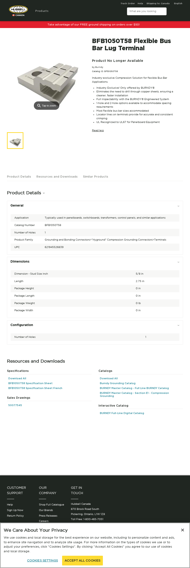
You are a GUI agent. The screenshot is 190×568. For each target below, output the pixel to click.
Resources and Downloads (57, 176)
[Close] (182, 530)
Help (10, 504)
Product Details (19, 176)
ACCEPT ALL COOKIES (82, 560)
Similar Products (95, 176)
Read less (98, 130)
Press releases (48, 515)
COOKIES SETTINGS (42, 560)
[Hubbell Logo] (18, 13)
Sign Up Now (15, 510)
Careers (43, 521)
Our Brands (46, 510)
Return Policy (15, 515)
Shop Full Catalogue (51, 504)
